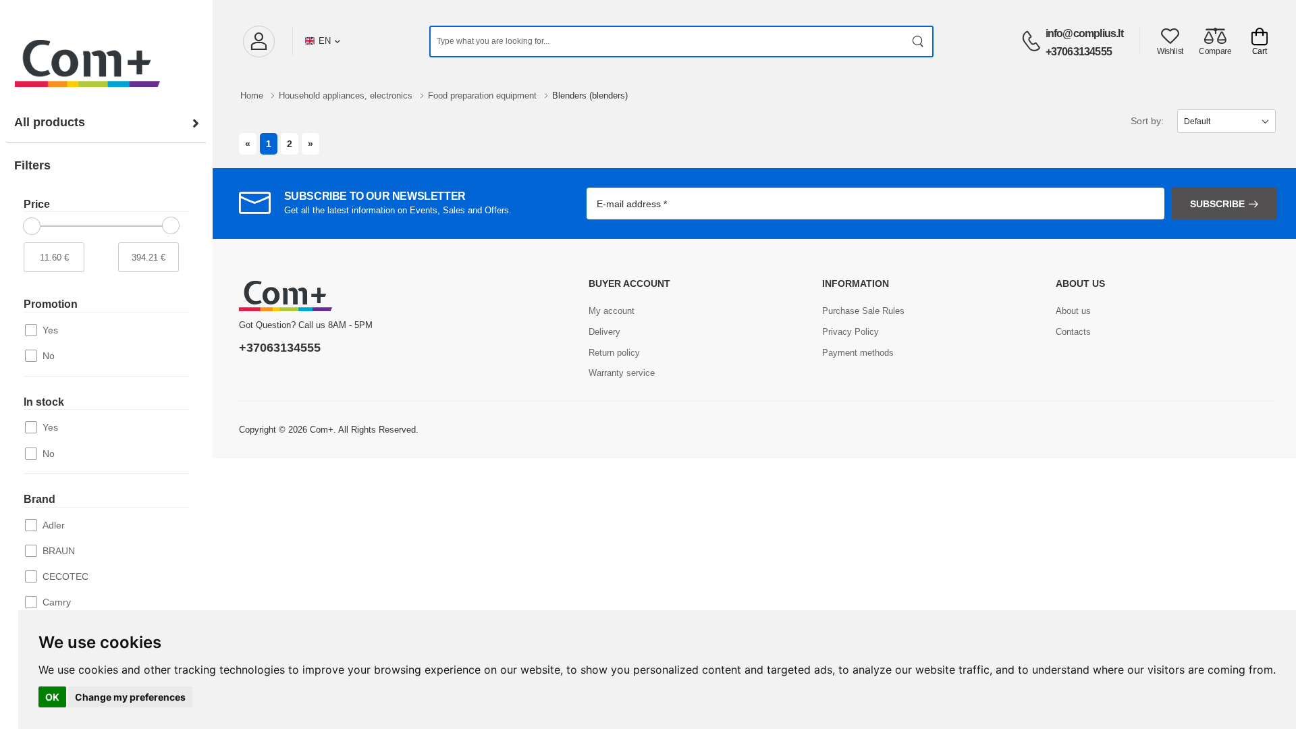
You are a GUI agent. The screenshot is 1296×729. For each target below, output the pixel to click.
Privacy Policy (850, 332)
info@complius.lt (1084, 33)
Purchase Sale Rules (863, 311)
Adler (54, 525)
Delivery (604, 332)
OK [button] (52, 697)
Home (253, 95)
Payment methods (858, 353)
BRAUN (59, 550)
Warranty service (622, 373)
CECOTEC (65, 576)
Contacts (1073, 332)
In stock (44, 402)
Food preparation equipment (483, 95)
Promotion (51, 304)
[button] (258, 41)
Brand (39, 499)
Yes (50, 330)
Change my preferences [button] (130, 697)
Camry (57, 602)
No (49, 355)
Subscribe (1217, 203)
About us (1073, 311)
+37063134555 (1079, 51)
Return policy (614, 353)
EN (325, 41)
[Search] (918, 41)
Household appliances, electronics (347, 95)
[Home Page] (106, 50)
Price (37, 204)
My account (611, 311)
